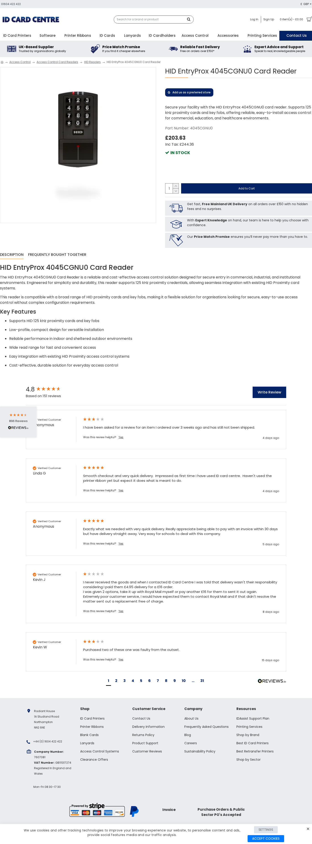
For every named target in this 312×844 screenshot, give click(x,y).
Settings (266, 829)
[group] (50, 389)
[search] (190, 19)
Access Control (20, 62)
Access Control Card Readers (57, 62)
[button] (108, 681)
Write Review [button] (269, 392)
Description (12, 254)
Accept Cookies (266, 838)
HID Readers (92, 62)
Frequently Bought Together (57, 254)
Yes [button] (121, 437)
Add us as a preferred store (191, 92)
